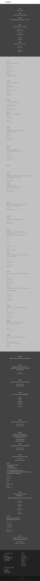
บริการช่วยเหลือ (7, 569)
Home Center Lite (24, 556)
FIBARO (6, 555)
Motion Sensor (24, 564)
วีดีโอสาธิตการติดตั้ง (7, 571)
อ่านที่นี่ (22, 495)
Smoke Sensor (24, 563)
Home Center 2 (24, 557)
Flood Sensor (23, 562)
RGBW (23, 561)
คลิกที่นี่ (15, 233)
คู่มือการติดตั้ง (6, 570)
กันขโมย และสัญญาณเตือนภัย (8, 557)
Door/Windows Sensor (25, 558)
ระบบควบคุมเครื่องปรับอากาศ (8, 558)
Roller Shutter (24, 565)
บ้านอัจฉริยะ (23, 555)
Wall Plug (23, 559)
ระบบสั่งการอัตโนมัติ (7, 560)
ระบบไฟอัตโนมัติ (7, 556)
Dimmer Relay (24, 560)
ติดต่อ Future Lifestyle (7, 572)
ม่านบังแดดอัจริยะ (7, 559)
